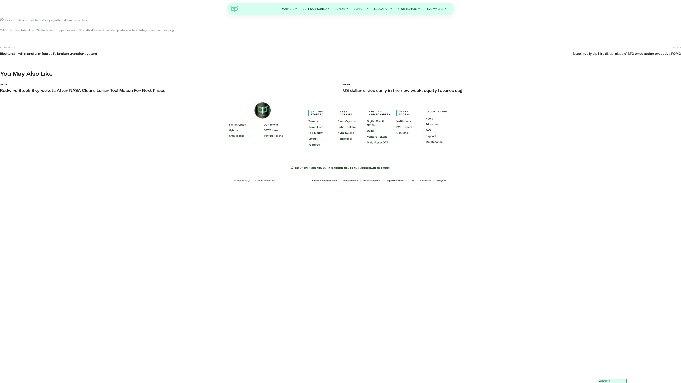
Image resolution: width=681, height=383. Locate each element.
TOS (411, 180)
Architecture (409, 8)
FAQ (428, 130)
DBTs (370, 130)
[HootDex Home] (234, 8)
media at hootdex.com (324, 180)
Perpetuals (345, 138)
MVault (313, 138)
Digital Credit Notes (375, 123)
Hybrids (234, 130)
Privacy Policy (350, 180)
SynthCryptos (237, 124)
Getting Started (316, 8)
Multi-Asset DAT (377, 142)
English (606, 380)
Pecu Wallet (436, 8)
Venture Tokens (273, 135)
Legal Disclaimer (395, 180)
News (429, 118)
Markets (289, 8)
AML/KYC (441, 180)
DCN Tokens (271, 124)
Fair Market (315, 133)
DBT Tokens (271, 130)
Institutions (403, 121)
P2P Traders (404, 127)
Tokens (341, 8)
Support (361, 8)
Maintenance (434, 142)
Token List (315, 127)
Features (314, 144)
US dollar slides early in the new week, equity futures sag (402, 91)
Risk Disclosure (371, 180)
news (3, 85)
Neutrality (425, 180)
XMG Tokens (236, 135)
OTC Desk (402, 133)
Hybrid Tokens (347, 127)
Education (383, 8)
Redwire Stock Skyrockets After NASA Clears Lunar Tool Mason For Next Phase (82, 91)
